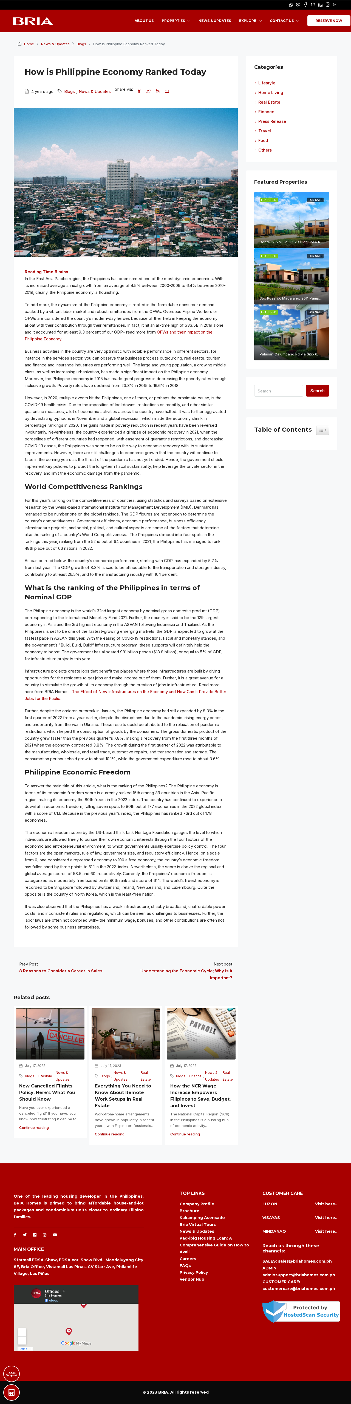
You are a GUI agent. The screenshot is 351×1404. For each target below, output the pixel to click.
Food (263, 140)
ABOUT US (144, 21)
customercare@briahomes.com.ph (298, 1288)
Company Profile (197, 1203)
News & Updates (55, 44)
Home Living (270, 92)
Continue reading (34, 1127)
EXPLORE (247, 21)
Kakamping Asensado (202, 1217)
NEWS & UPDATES (215, 21)
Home (29, 44)
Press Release (272, 121)
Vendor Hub (192, 1279)
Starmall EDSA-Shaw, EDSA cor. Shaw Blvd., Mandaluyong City (78, 1259)
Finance (195, 1076)
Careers (188, 1258)
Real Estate (146, 1075)
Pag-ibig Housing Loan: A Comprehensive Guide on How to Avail (214, 1245)
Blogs (81, 44)
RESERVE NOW (329, 21)
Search (317, 390)
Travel (264, 130)
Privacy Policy (194, 1272)
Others (265, 150)
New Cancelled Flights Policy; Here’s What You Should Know (47, 1092)
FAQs (185, 1265)
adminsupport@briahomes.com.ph (298, 1274)
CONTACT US (282, 21)
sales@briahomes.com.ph (305, 1261)
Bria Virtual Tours (198, 1224)
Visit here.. (326, 1203)
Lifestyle (45, 1076)
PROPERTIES (173, 21)
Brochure (189, 1210)
